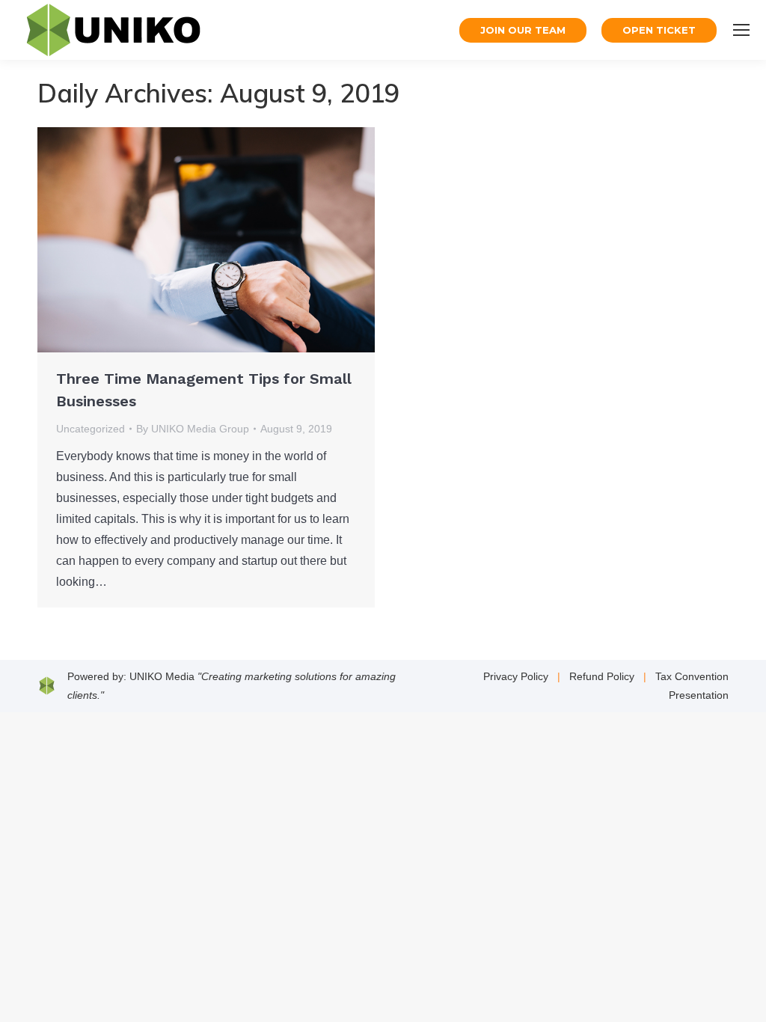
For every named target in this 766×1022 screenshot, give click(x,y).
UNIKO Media (161, 676)
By (192, 429)
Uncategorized (90, 429)
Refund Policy (601, 676)
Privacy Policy (515, 676)
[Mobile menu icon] (741, 30)
